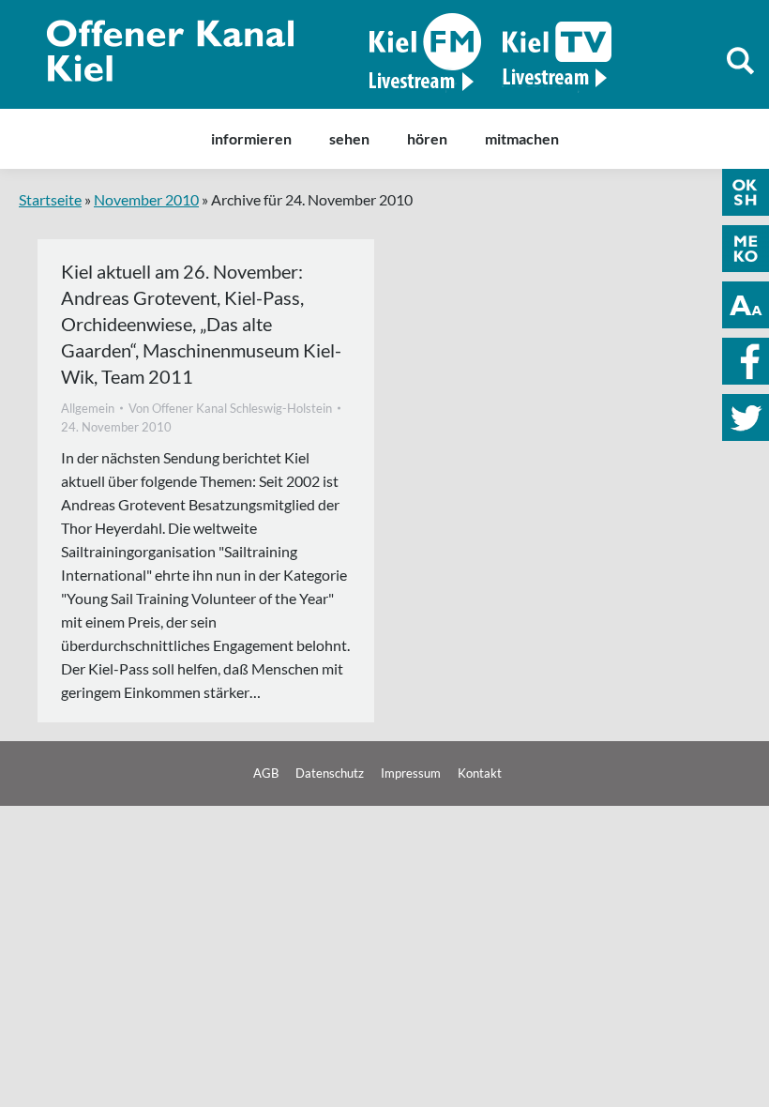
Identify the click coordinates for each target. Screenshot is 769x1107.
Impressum (411, 773)
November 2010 (146, 199)
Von (230, 408)
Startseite (50, 199)
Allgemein (87, 408)
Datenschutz (329, 773)
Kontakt (480, 773)
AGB (266, 773)
